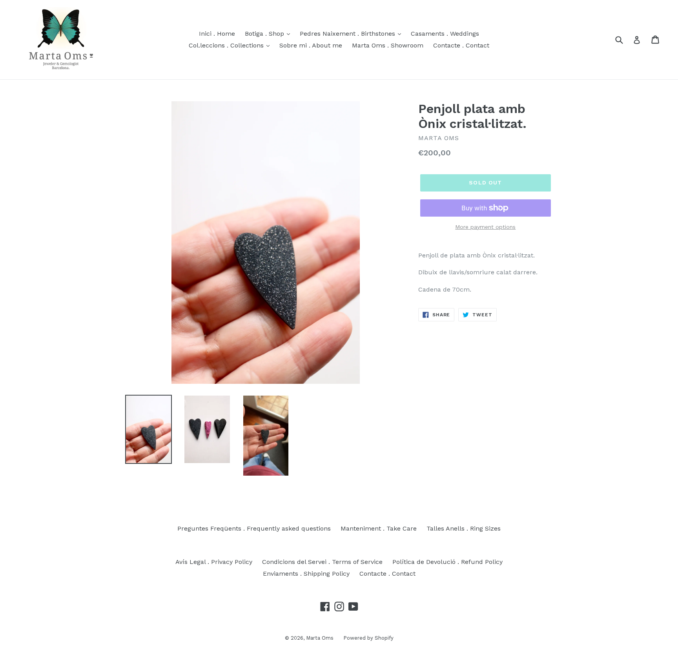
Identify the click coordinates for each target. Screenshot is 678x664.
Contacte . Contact (461, 45)
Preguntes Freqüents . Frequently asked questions (254, 528)
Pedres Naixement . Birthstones (348, 33)
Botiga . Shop (265, 33)
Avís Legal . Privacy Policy (213, 561)
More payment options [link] (485, 227)
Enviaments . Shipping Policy (306, 573)
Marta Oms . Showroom (387, 45)
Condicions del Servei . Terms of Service (322, 561)
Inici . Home (217, 33)
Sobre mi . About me (310, 45)
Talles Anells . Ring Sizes (463, 528)
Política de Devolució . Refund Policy (447, 561)
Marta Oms (320, 638)
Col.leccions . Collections (227, 45)
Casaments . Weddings (445, 33)
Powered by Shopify (368, 638)
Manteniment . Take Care (379, 528)
